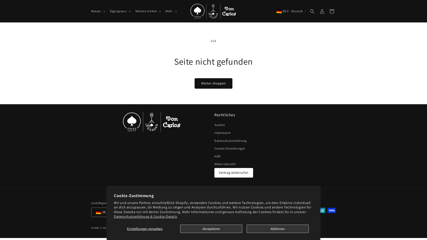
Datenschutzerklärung (230, 141)
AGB (217, 156)
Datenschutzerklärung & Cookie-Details (145, 216)
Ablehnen (277, 228)
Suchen (219, 125)
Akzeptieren (211, 228)
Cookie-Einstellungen (229, 148)
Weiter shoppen (213, 83)
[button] (98, 11)
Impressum (222, 133)
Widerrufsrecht (225, 164)
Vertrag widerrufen (234, 172)
